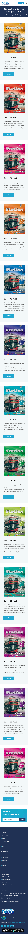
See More (8, 74)
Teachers (4, 860)
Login (21, 3)
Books (2, 15)
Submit (22, 819)
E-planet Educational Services (17, 922)
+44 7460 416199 (8, 898)
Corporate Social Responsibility (16, 918)
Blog (3, 846)
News (3, 844)
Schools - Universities (7, 884)
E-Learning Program (7, 879)
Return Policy (5, 841)
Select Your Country (7, 876)
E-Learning (5, 857)
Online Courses (5, 874)
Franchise (4, 863)
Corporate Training (6, 882)
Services (4, 865)
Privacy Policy (5, 836)
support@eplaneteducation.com (11, 901)
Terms (3, 838)
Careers (15, 3)
